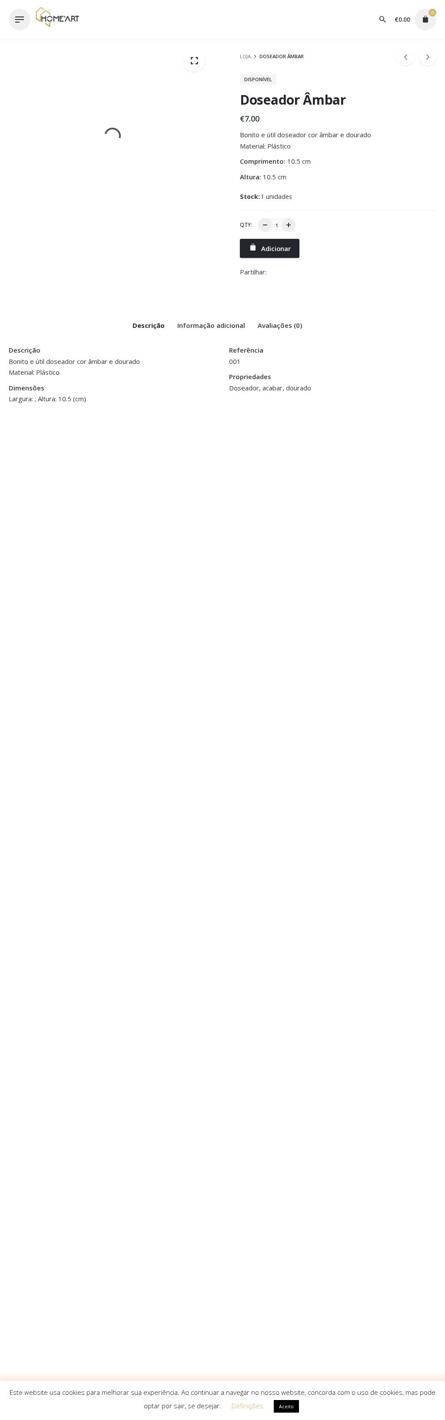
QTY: (246, 224)
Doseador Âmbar (371, 54)
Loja (246, 56)
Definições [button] (247, 1405)
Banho (355, 62)
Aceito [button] (286, 1406)
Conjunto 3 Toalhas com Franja (278, 616)
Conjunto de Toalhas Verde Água (60, 616)
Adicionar (23, 635)
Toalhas (42, 606)
